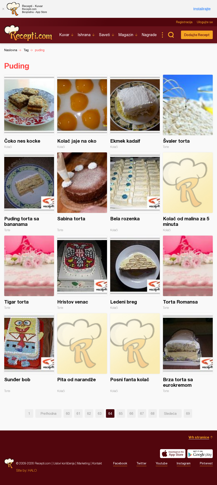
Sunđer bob (29, 353)
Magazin (125, 34)
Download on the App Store (172, 453)
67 (142, 413)
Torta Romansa (188, 272)
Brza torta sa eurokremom (188, 353)
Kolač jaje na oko (82, 112)
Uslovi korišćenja (64, 463)
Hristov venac (82, 272)
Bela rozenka (135, 192)
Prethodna (48, 413)
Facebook (120, 463)
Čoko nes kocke (29, 112)
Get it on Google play (200, 453)
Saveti (104, 34)
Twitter (141, 463)
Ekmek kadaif (135, 112)
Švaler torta (188, 112)
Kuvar (64, 34)
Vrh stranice (199, 437)
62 (89, 413)
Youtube (161, 463)
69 (188, 413)
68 (152, 413)
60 (68, 413)
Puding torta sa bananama (29, 192)
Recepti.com (28, 33)
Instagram (184, 463)
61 (78, 413)
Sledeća (170, 413)
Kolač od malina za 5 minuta (188, 192)
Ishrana (84, 34)
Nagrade (149, 34)
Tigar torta (29, 272)
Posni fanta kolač (135, 353)
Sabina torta (82, 192)
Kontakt (97, 463)
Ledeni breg (135, 272)
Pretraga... (171, 35)
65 (121, 413)
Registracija (184, 22)
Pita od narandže (82, 353)
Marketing (83, 463)
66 (131, 413)
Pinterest (206, 463)
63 (100, 413)
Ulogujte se (205, 22)
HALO (32, 470)
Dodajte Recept (197, 35)
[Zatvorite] (3, 9)
